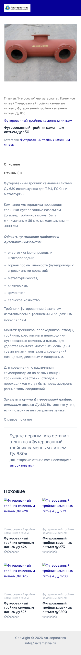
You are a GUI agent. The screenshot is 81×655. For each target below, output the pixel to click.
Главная (10, 98)
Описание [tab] (12, 164)
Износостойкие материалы (38, 98)
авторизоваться (21, 465)
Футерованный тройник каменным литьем (38, 120)
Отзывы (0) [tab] (13, 173)
